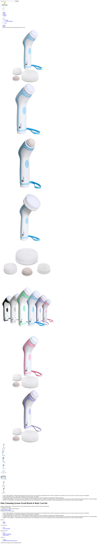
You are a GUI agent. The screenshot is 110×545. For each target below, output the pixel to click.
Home (4, 12)
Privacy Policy (6, 535)
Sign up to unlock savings (6, 509)
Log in (12, 510)
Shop (4, 13)
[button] (5, 20)
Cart (4, 527)
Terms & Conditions (7, 534)
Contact (4, 15)
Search (17, 1)
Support (4, 14)
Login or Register (9, 21)
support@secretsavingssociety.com (10, 540)
